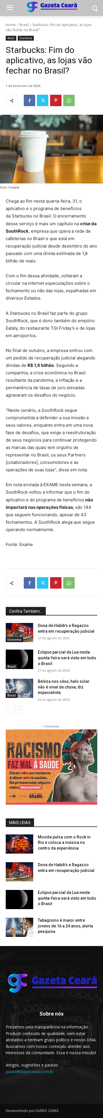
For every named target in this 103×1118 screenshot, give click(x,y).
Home (11, 24)
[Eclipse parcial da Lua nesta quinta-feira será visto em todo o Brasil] (19, 659)
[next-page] (18, 710)
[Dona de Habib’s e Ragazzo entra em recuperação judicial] (19, 632)
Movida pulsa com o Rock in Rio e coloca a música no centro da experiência (64, 842)
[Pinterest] (56, 100)
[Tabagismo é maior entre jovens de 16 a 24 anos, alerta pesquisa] (19, 927)
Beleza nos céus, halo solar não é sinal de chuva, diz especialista (64, 687)
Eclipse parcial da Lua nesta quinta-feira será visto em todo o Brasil (67, 658)
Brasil (24, 24)
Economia (25, 38)
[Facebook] (29, 100)
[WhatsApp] (69, 100)
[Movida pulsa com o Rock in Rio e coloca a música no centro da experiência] (19, 844)
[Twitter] (42, 100)
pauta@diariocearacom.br (30, 1071)
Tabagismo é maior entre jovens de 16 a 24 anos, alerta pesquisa (65, 926)
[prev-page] (9, 710)
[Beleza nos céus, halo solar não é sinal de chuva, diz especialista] (19, 688)
